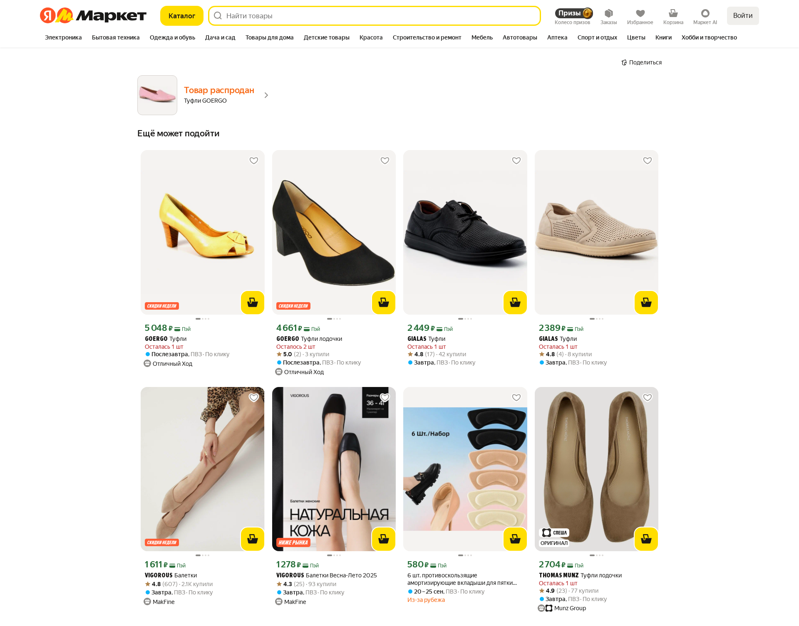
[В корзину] (252, 302)
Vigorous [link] (159, 576)
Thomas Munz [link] (559, 576)
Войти (743, 16)
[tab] (63, 38)
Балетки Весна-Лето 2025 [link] (326, 575)
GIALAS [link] (417, 339)
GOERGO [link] (156, 339)
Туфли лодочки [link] (309, 339)
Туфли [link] (165, 339)
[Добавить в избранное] (254, 161)
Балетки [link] (171, 575)
